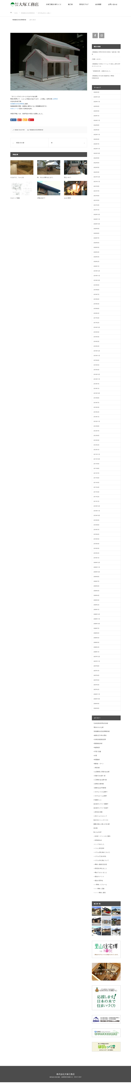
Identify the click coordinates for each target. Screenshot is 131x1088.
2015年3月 (96, 369)
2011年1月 (96, 501)
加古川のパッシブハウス (101, 820)
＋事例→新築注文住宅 (100, 864)
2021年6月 (96, 195)
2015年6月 (96, 360)
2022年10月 (97, 153)
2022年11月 (97, 148)
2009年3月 (96, 600)
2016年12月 (97, 327)
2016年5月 (96, 332)
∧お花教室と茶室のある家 (101, 772)
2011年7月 (96, 473)
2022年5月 (96, 167)
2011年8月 (96, 468)
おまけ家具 (67, 198)
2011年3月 (96, 492)
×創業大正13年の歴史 (100, 735)
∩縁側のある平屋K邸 (100, 788)
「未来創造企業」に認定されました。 (101, 71)
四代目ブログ (84, 4)
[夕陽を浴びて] (48, 188)
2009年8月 (96, 576)
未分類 (96, 828)
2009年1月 (96, 609)
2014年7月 (96, 384)
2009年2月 (96, 605)
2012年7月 (96, 431)
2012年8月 (96, 426)
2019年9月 (96, 285)
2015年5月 (96, 365)
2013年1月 (96, 417)
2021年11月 (97, 181)
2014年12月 (97, 374)
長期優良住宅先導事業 (17, 104)
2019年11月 (97, 275)
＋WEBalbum (98, 840)
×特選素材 (97, 759)
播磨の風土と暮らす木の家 (102, 824)
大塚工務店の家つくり (53, 4)
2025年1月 (96, 116)
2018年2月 (96, 313)
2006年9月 (96, 703)
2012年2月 (96, 445)
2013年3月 (96, 407)
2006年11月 (97, 694)
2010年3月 (96, 548)
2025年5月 (96, 111)
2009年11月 (97, 567)
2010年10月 (97, 515)
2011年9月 (96, 464)
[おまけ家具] (75, 188)
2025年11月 (97, 101)
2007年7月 (96, 670)
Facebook (11, 1085)
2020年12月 (97, 214)
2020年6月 (96, 242)
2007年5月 (96, 680)
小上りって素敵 (15, 198)
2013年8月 (96, 398)
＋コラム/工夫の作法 (100, 856)
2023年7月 (96, 144)
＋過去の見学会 (98, 880)
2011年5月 (96, 482)
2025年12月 (97, 97)
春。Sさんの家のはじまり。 (45, 177)
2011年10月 (97, 459)
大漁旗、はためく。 (97, 59)
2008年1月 (96, 652)
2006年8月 (96, 708)
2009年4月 (96, 595)
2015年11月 (97, 355)
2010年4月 (96, 543)
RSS (18, 1085)
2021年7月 (96, 191)
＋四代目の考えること (100, 868)
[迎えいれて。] (75, 167)
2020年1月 (96, 266)
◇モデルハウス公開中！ (101, 792)
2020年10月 (97, 224)
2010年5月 (96, 539)
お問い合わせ (112, 4)
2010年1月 (96, 558)
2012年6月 (96, 435)
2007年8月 (96, 666)
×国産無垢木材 (98, 743)
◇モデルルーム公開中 (100, 796)
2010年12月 (97, 506)
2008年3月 (96, 642)
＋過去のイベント (99, 876)
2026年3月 (96, 92)
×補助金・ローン (99, 763)
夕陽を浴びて (41, 198)
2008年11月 (97, 619)
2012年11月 (97, 421)
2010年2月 (96, 553)
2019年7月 (96, 294)
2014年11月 (97, 379)
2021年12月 (97, 177)
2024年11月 (97, 120)
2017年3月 (96, 318)
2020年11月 (97, 219)
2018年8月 (96, 308)
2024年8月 (96, 125)
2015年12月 (97, 351)
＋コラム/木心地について (101, 860)
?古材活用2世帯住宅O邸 (101, 723)
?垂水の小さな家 (98, 727)
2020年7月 (96, 238)
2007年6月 (96, 675)
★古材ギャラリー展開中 (101, 804)
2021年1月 (96, 210)
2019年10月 (97, 280)
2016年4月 (96, 337)
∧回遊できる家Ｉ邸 (99, 776)
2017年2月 (96, 322)
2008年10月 (97, 623)
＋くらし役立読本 (99, 848)
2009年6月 (96, 586)
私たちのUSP (97, 832)
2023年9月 (96, 139)
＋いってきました (99, 844)
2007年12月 (97, 656)
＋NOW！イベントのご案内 (102, 836)
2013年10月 (97, 393)
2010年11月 (97, 511)
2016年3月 (96, 341)
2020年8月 (96, 233)
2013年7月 (96, 402)
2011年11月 (97, 454)
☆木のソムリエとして (100, 816)
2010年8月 (96, 525)
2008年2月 (96, 647)
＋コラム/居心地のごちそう (102, 852)
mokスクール (14, 108)
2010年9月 (96, 520)
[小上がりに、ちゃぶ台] (21, 167)
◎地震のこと (98, 800)
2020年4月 (96, 252)
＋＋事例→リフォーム (100, 884)
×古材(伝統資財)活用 (100, 739)
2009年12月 (97, 562)
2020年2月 (96, 261)
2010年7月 (96, 529)
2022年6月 (96, 163)
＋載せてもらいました (100, 872)
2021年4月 (96, 205)
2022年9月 (96, 158)
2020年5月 (96, 247)
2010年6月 (96, 534)
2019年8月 (96, 290)
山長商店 (55, 99)
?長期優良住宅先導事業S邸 (19, 20)
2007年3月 (96, 685)
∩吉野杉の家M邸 (99, 784)
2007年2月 (96, 689)
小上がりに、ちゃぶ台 (17, 177)
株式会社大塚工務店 (65, 1074)
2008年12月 (97, 614)
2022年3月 (96, 172)
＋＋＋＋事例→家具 (100, 892)
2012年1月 (96, 449)
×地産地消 (97, 747)
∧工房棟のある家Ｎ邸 (100, 780)
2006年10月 (97, 699)
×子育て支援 (97, 751)
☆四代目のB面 (98, 812)
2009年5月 (96, 591)
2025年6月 (96, 106)
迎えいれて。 (68, 177)
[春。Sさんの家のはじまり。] (48, 167)
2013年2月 (96, 412)
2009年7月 (96, 581)
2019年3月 (96, 304)
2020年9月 (96, 228)
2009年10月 (97, 572)
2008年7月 (96, 628)
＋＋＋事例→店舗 (99, 888)
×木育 (95, 755)
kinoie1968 (22, 130)
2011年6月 (96, 478)
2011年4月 (96, 487)
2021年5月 (96, 200)
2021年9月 (96, 186)
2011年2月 (96, 496)
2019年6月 (96, 299)
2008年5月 (96, 638)
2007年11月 (97, 661)
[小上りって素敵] (21, 188)
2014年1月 (96, 388)
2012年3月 (96, 440)
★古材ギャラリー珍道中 (101, 808)
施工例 (70, 4)
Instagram (15, 1085)
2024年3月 (96, 130)
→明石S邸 (97, 767)
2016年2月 (96, 346)
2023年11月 (97, 134)
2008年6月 (96, 633)
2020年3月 (96, 257)
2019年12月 (97, 271)
